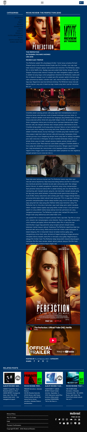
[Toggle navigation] (42, 2)
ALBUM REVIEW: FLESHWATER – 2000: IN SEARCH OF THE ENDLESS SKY (54, 386)
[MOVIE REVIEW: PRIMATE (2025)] (33, 378)
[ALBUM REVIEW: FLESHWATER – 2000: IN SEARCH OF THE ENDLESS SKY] (54, 378)
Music (20, 37)
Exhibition (18, 26)
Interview (19, 18)
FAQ (8, 421)
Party (20, 22)
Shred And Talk (16, 42)
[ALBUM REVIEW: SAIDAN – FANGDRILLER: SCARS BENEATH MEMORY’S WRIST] (12, 378)
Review (61, 359)
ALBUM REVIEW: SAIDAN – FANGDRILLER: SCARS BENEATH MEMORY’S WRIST (12, 386)
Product (19, 33)
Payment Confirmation (14, 425)
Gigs (21, 20)
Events (20, 31)
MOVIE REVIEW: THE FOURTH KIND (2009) (75, 386)
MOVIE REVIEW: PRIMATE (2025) (33, 386)
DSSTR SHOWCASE (16, 40)
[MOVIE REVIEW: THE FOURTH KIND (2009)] (75, 378)
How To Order (11, 418)
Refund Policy (11, 414)
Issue (20, 29)
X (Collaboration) (15, 35)
